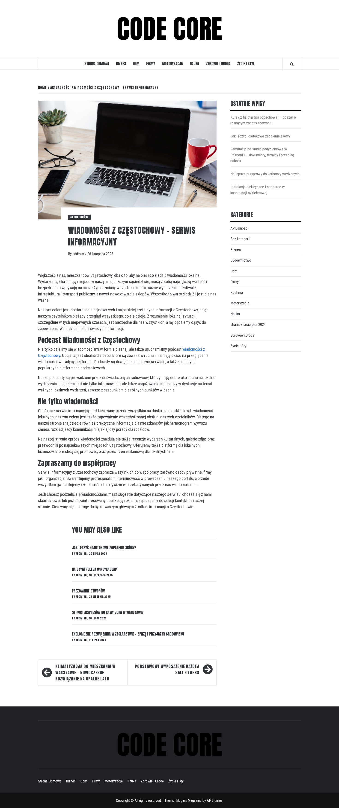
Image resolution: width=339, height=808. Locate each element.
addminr (79, 254)
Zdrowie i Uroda (218, 63)
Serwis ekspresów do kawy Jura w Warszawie (107, 612)
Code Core (169, 29)
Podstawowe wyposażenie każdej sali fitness (167, 669)
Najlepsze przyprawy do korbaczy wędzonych (265, 174)
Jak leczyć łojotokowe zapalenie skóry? (104, 547)
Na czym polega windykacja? (94, 569)
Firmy (150, 63)
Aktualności (79, 217)
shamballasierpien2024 (248, 324)
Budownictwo (240, 260)
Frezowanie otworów (88, 591)
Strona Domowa (96, 63)
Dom (136, 63)
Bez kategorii (240, 238)
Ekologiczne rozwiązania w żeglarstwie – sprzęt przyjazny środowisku (128, 634)
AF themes (215, 800)
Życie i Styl (246, 63)
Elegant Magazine (189, 800)
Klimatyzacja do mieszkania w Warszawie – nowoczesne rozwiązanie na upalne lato (85, 672)
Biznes (121, 63)
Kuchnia (236, 292)
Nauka (194, 63)
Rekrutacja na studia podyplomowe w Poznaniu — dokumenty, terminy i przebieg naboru (262, 155)
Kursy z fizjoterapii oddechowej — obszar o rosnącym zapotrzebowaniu (263, 120)
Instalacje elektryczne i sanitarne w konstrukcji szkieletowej (257, 189)
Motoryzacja (172, 63)
